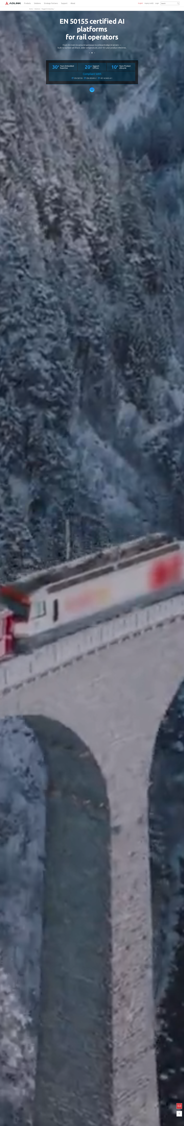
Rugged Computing (47, 9)
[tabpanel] (92, 29)
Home (31, 9)
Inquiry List (149, 3)
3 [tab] (94, 53)
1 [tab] (89, 53)
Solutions (37, 9)
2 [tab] (92, 53)
